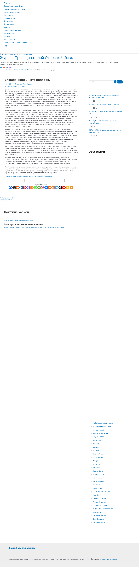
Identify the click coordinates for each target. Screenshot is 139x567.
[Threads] (60, 187)
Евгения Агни (98, 454)
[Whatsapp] (35, 187)
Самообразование (99, 498)
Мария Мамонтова (99, 478)
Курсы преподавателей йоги (14, 9)
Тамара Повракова (99, 502)
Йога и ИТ (7, 36)
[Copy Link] (67, 187)
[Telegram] (1, 68)
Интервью (96, 461)
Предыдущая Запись (8, 198)
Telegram (7, 27)
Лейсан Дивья (98, 471)
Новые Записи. (9, 40)
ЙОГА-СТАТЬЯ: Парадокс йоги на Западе (104, 104)
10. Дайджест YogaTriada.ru (103, 423)
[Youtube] (64, 187)
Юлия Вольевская (99, 516)
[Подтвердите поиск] (115, 81)
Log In (6, 46)
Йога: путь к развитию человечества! (23, 224)
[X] (14, 187)
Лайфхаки (96, 468)
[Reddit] (17, 187)
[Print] (49, 187)
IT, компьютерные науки (102, 426)
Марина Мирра (20, 228)
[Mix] (32, 187)
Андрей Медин (98, 437)
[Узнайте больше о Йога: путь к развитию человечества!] (18, 221)
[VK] (7, 68)
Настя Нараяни (98, 481)
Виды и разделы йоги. (12, 12)
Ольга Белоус (98, 488)
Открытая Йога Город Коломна (15, 43)
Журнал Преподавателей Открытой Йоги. (36, 57)
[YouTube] (4, 68)
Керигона (96, 464)
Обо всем (96, 485)
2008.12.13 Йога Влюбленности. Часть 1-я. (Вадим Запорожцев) (28, 176)
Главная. (7, 3)
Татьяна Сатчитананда (101, 505)
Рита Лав (96, 495)
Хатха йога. (97, 512)
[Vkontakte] (46, 187)
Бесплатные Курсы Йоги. (13, 6)
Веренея (96, 444)
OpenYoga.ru (8, 15)
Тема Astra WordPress (109, 559)
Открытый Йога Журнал (13, 30)
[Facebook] (10, 187)
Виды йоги (97, 447)
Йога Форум (8, 21)
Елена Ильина (98, 457)
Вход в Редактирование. (21, 548)
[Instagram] (10, 68)
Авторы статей (9, 33)
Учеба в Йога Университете (103, 509)
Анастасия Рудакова (100, 433)
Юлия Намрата (98, 519)
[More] (71, 187)
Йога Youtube (9, 24)
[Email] (39, 187)
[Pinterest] (25, 187)
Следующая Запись (8, 200)
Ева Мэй (96, 450)
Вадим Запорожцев (100, 440)
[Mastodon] (28, 187)
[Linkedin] (21, 187)
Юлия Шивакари (99, 522)
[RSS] (53, 187)
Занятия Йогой (9, 18)
